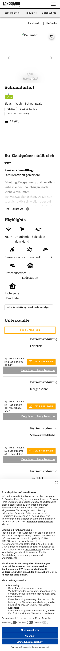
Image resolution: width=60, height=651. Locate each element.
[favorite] (51, 36)
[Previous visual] (9, 57)
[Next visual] (51, 57)
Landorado (34, 23)
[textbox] (30, 187)
